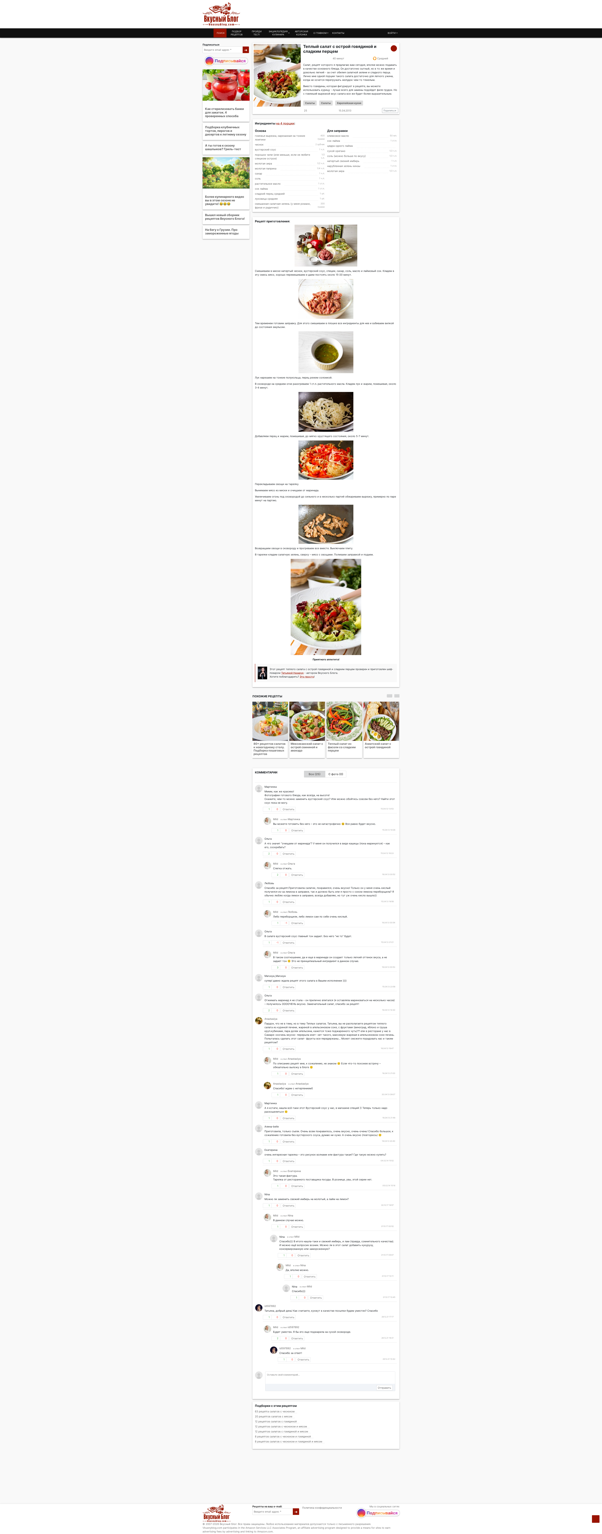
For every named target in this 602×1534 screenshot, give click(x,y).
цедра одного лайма (340, 146)
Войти (392, 33)
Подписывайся (230, 60)
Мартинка (294, 815)
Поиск (221, 33)
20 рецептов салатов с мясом (273, 1413)
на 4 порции (285, 123)
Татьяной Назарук (292, 672)
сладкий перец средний (270, 193)
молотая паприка (265, 168)
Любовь (292, 908)
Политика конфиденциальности (322, 1507)
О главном (320, 33)
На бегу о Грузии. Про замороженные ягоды (222, 231)
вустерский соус (265, 149)
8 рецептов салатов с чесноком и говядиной (283, 1433)
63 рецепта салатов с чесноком (275, 1408)
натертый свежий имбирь (343, 161)
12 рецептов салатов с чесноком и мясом (281, 1423)
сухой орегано (336, 151)
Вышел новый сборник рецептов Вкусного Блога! (225, 216)
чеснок (259, 144)
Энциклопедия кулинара (278, 33)
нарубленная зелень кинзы (343, 166)
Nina (290, 1212)
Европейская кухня (349, 103)
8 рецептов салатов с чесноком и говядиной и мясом (288, 1438)
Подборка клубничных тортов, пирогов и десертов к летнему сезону (225, 130)
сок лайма (261, 188)
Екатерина (294, 1167)
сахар (258, 173)
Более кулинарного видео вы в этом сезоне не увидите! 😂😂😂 (224, 200)
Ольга (291, 860)
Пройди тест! (257, 33)
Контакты (338, 33)
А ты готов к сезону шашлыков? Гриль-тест (223, 147)
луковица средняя (266, 198)
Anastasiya (270, 1015)
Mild (275, 815)
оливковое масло (338, 135)
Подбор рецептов (237, 33)
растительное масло (268, 183)
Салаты (310, 103)
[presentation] (389, 695)
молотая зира (263, 163)
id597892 (270, 1302)
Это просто (307, 676)
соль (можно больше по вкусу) (346, 156)
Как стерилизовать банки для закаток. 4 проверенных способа (224, 112)
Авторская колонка (301, 33)
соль (258, 178)
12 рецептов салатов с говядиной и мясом (281, 1428)
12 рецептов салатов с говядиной (276, 1418)
